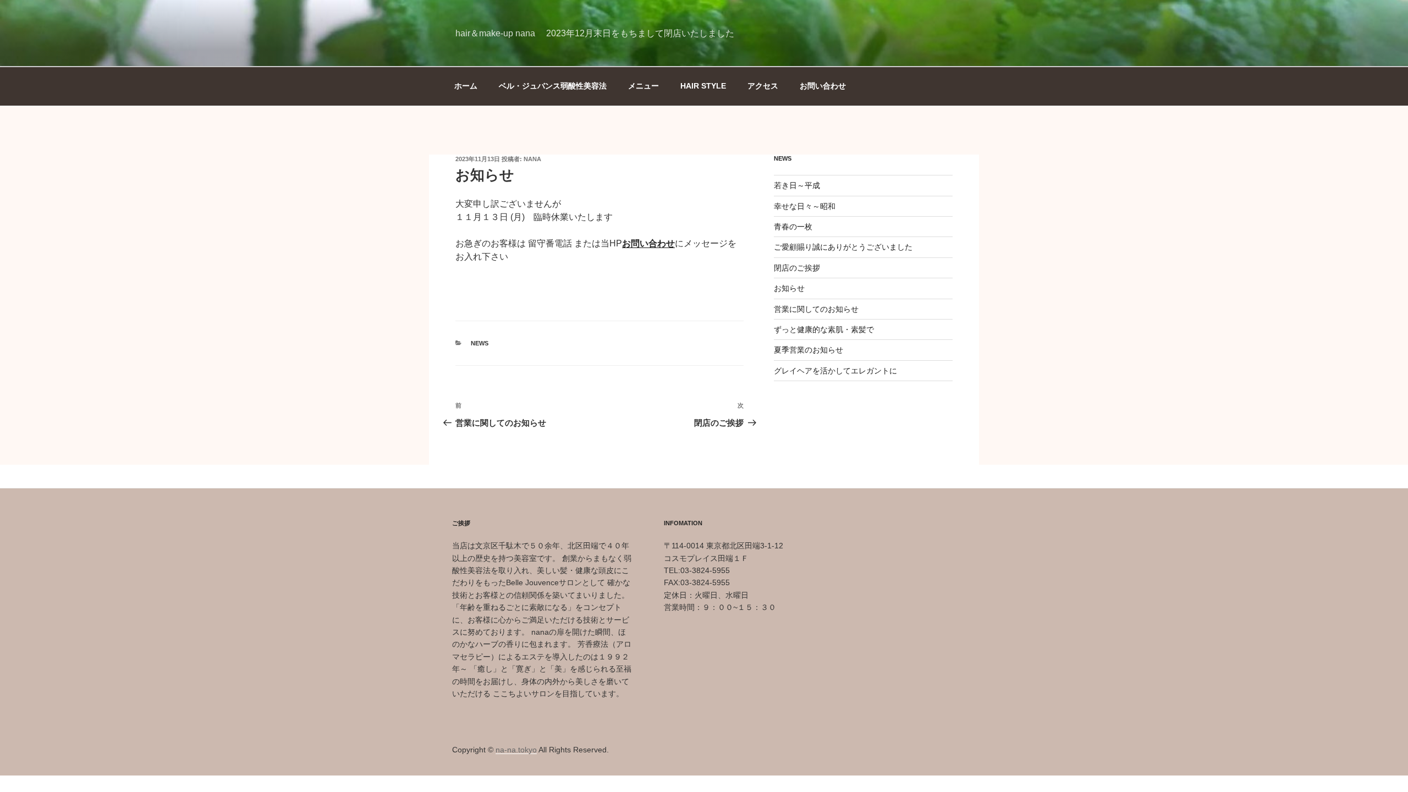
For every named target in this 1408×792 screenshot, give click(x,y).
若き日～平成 (797, 185)
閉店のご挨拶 (797, 267)
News (479, 343)
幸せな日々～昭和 (804, 206)
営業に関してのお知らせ (816, 309)
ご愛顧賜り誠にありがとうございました (843, 247)
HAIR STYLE (703, 85)
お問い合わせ (823, 85)
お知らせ (789, 288)
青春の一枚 (793, 226)
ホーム (465, 85)
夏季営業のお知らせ (808, 349)
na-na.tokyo (516, 749)
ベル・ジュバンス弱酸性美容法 (553, 85)
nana (532, 159)
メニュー (643, 85)
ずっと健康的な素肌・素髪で (824, 329)
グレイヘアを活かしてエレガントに (835, 370)
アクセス (762, 85)
